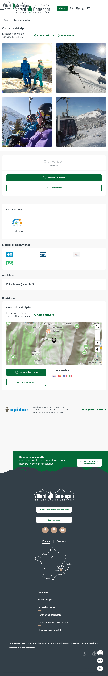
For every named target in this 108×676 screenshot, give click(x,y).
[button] (72, 8)
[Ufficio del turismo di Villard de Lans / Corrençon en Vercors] (33, 8)
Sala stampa (45, 599)
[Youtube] (62, 530)
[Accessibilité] (83, 8)
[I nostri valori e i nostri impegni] (78, 9)
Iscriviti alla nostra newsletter (89, 462)
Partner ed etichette (50, 615)
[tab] (46, 541)
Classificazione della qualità (54, 622)
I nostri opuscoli (47, 607)
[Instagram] (54, 530)
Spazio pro (44, 592)
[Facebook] (45, 530)
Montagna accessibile (50, 630)
